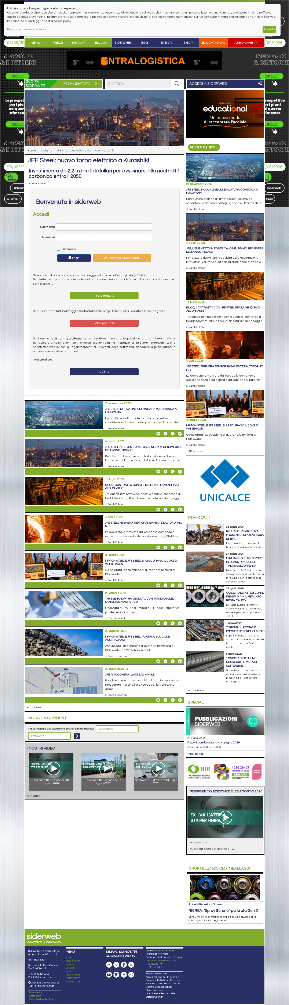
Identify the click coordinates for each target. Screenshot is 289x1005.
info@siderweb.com (41, 977)
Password (48, 237)
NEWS (69, 958)
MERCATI (70, 964)
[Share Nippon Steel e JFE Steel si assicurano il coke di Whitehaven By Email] (158, 585)
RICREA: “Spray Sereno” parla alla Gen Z (223, 911)
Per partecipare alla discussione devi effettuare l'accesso (61, 728)
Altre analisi (196, 690)
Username (47, 227)
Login (76, 258)
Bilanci (101, 42)
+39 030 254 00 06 (40, 974)
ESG (144, 42)
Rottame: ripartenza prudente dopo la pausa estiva (245, 535)
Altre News (34, 707)
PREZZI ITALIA (73, 961)
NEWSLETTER (73, 982)
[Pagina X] (131, 965)
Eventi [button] (166, 42)
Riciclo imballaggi (219, 868)
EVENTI (69, 971)
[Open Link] (144, 60)
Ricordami (68, 249)
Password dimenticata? (123, 258)
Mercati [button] (79, 42)
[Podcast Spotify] (116, 974)
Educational (213, 42)
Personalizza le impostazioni (26, 29)
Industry (46, 150)
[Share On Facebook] (180, 433)
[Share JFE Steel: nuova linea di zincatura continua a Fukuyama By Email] (158, 433)
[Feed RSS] (124, 974)
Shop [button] (188, 42)
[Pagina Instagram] (116, 965)
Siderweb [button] (123, 42)
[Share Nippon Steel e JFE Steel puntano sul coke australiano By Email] (158, 661)
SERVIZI (70, 968)
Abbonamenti (246, 42)
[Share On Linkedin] (165, 433)
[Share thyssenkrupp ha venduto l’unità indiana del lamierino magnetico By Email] (158, 623)
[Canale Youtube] (109, 974)
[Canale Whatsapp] (131, 974)
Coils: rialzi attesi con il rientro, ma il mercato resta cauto (245, 596)
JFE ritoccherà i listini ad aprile (129, 674)
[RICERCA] (177, 84)
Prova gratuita (104, 295)
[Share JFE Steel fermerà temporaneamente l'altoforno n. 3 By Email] (158, 547)
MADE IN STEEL (73, 978)
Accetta (269, 29)
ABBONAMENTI (73, 975)
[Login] (77, 736)
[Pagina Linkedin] (109, 965)
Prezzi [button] (57, 42)
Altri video (33, 795)
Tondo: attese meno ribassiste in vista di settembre (241, 662)
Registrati (104, 371)
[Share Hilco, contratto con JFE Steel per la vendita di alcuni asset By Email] (158, 509)
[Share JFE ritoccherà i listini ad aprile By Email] (158, 700)
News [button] (35, 42)
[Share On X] (172, 433)
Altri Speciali (195, 753)
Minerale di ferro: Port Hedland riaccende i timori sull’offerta (244, 562)
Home (32, 150)
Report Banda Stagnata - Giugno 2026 (213, 742)
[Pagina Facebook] (124, 965)
